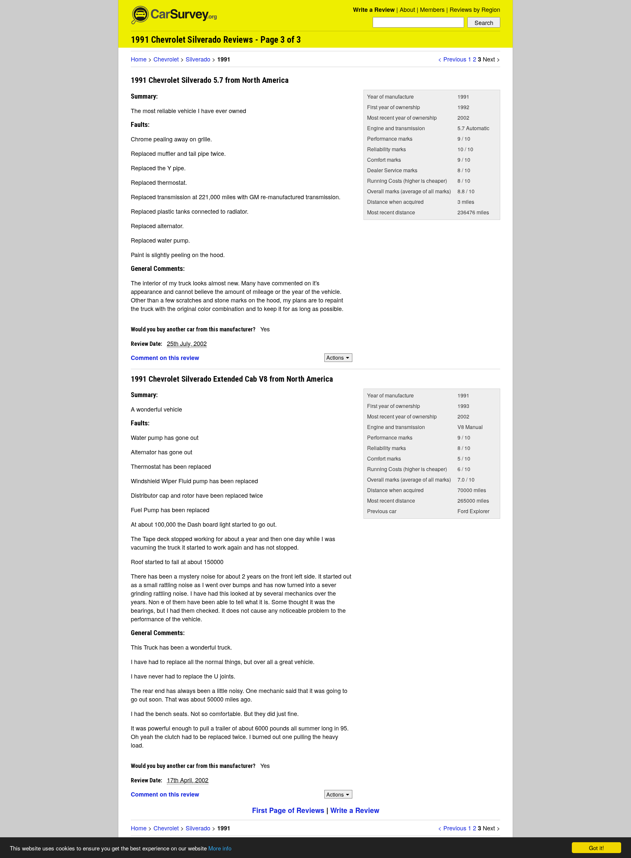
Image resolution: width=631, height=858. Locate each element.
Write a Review (374, 9)
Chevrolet (166, 59)
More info (219, 848)
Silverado (198, 59)
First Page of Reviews (288, 810)
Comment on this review (165, 357)
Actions (335, 357)
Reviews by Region (475, 9)
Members (432, 9)
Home (139, 59)
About (407, 9)
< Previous (452, 59)
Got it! (596, 848)
